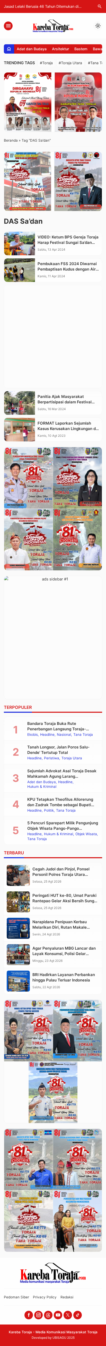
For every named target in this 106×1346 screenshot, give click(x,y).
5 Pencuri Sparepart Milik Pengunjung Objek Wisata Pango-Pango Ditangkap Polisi (62, 828)
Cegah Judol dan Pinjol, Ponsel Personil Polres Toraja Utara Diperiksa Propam (61, 874)
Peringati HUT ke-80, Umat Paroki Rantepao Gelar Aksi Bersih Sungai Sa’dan (65, 901)
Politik (49, 810)
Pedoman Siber (16, 1297)
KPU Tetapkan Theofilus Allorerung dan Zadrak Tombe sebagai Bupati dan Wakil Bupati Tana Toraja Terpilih (62, 805)
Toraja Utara (71, 758)
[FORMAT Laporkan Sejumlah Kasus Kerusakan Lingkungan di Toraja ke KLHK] (19, 429)
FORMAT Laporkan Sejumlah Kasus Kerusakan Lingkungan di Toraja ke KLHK (67, 428)
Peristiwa (51, 758)
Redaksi (66, 1297)
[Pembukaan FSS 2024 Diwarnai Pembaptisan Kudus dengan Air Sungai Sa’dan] (19, 270)
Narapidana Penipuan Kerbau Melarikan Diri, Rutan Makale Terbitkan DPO (59, 927)
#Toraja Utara (70, 63)
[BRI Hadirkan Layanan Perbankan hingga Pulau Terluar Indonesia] (18, 981)
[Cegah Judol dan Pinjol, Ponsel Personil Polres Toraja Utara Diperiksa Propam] (18, 875)
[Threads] (48, 1315)
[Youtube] (58, 1315)
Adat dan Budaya (32, 49)
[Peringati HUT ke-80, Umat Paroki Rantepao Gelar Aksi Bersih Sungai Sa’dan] (18, 901)
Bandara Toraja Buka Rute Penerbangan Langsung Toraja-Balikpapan (56, 729)
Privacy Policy (45, 1297)
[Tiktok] (77, 1315)
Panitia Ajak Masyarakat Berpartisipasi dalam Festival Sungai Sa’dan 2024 (65, 402)
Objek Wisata (86, 834)
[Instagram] (38, 1315)
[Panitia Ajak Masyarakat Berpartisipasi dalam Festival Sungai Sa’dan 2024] (19, 403)
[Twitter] (68, 1315)
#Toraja (46, 63)
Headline (47, 735)
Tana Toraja (83, 735)
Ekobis (32, 735)
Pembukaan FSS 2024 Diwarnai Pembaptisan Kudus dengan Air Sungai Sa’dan (67, 269)
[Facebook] (28, 1315)
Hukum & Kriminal (41, 787)
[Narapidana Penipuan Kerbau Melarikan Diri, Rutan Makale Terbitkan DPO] (18, 928)
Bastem (80, 49)
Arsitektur (60, 49)
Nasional (64, 735)
